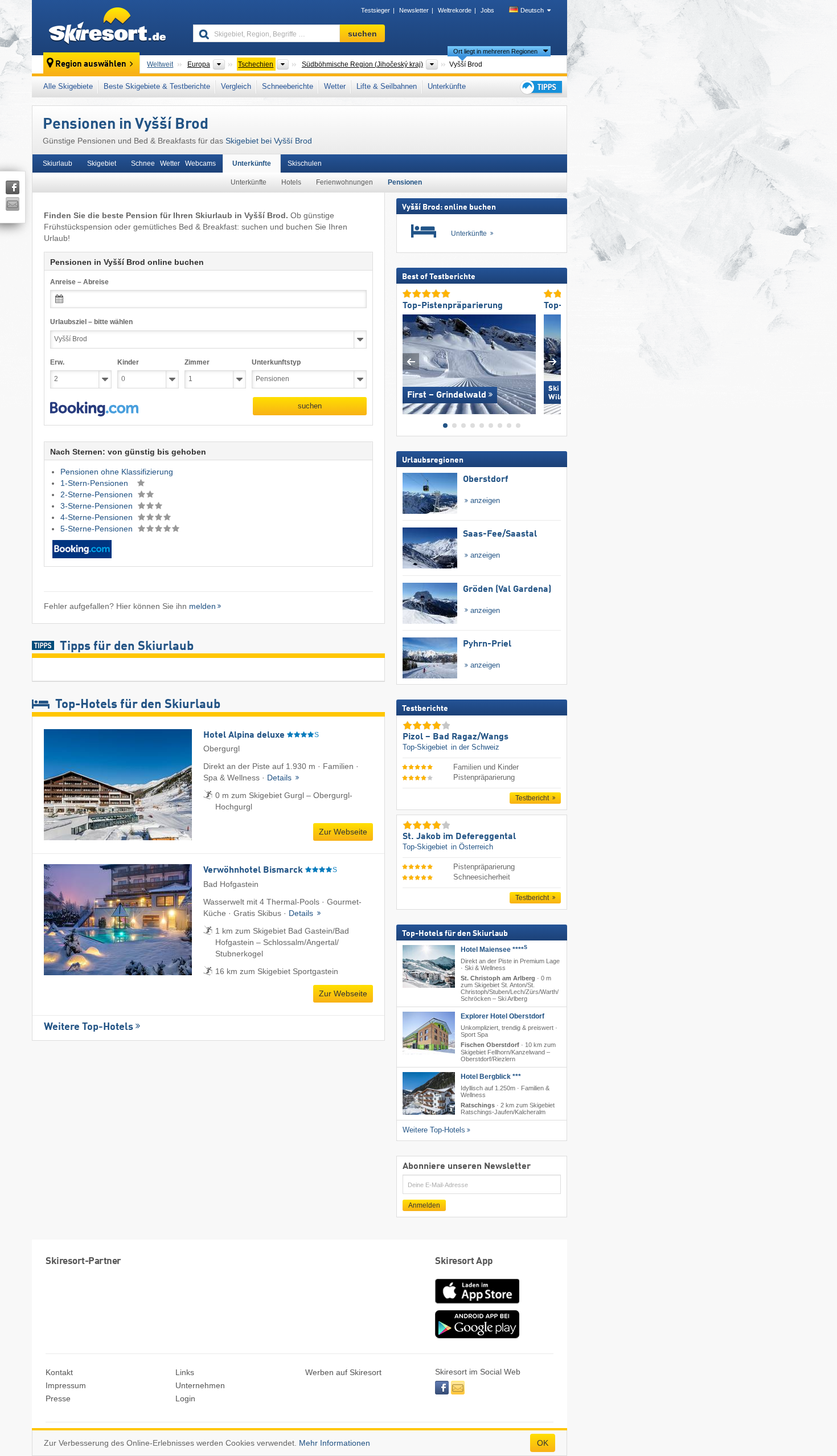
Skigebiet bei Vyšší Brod (268, 140)
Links (184, 1372)
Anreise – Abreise (79, 282)
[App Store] (477, 1304)
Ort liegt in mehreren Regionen (495, 51)
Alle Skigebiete (68, 86)
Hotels (291, 182)
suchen (310, 406)
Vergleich (236, 86)
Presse (58, 1398)
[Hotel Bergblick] (429, 1092)
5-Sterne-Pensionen (97, 528)
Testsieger (375, 10)
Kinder (128, 362)
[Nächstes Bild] (552, 361)
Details (280, 777)
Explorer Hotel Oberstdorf (502, 1016)
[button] (94, 409)
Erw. (57, 362)
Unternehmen (200, 1385)
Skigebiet (101, 163)
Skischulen (305, 163)
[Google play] (477, 1335)
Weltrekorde (454, 10)
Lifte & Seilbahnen (386, 86)
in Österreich (472, 846)
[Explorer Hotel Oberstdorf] (429, 1033)
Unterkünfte (447, 86)
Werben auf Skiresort (343, 1372)
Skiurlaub (57, 163)
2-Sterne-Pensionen (97, 494)
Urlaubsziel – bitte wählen (91, 322)
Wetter (335, 86)
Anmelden (424, 1205)
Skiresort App (464, 1261)
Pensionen (405, 182)
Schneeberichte (287, 86)
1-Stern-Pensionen (95, 483)
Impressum (66, 1385)
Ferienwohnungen (344, 182)
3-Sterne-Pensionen (97, 505)
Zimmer (197, 362)
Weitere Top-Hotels (88, 1027)
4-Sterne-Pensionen (97, 517)
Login (185, 1398)
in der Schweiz (475, 747)
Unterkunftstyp (276, 362)
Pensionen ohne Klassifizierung (116, 471)
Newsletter (414, 10)
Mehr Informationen (334, 1442)
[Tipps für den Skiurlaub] (540, 86)
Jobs (487, 10)
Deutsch (532, 10)
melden (202, 606)
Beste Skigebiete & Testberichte (157, 86)
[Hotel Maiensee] (429, 965)
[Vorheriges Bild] (411, 361)
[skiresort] (107, 27)
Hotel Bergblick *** (491, 1076)
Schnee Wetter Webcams (173, 163)
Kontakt (59, 1372)
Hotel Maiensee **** (494, 949)
